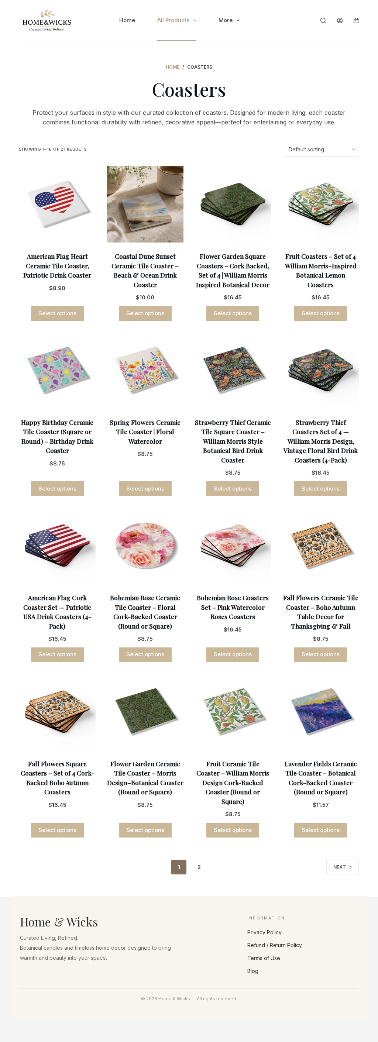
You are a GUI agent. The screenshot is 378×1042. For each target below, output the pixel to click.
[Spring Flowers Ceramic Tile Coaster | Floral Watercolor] (145, 370)
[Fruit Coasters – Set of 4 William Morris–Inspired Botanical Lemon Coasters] (320, 204)
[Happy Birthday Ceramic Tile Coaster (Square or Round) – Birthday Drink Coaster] (57, 370)
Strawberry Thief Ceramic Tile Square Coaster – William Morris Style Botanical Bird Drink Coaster (233, 441)
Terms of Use (263, 958)
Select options (57, 313)
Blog (252, 971)
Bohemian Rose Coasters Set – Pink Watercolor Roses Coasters (233, 607)
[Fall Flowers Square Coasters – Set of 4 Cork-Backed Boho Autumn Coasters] (57, 711)
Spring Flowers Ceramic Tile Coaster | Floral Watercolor (145, 431)
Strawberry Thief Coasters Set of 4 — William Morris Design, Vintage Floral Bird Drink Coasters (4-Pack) (321, 441)
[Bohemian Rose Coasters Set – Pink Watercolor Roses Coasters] (233, 545)
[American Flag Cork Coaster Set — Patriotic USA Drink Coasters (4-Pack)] (57, 545)
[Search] (323, 20)
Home (127, 20)
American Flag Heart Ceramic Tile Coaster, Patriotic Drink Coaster (57, 265)
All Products (173, 20)
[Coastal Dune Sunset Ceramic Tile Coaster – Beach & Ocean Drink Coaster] (145, 204)
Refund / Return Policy (274, 945)
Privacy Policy (264, 932)
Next (339, 867)
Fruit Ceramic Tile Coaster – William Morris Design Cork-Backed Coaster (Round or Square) (232, 782)
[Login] (340, 20)
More (226, 20)
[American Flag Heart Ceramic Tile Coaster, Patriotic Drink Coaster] (57, 204)
